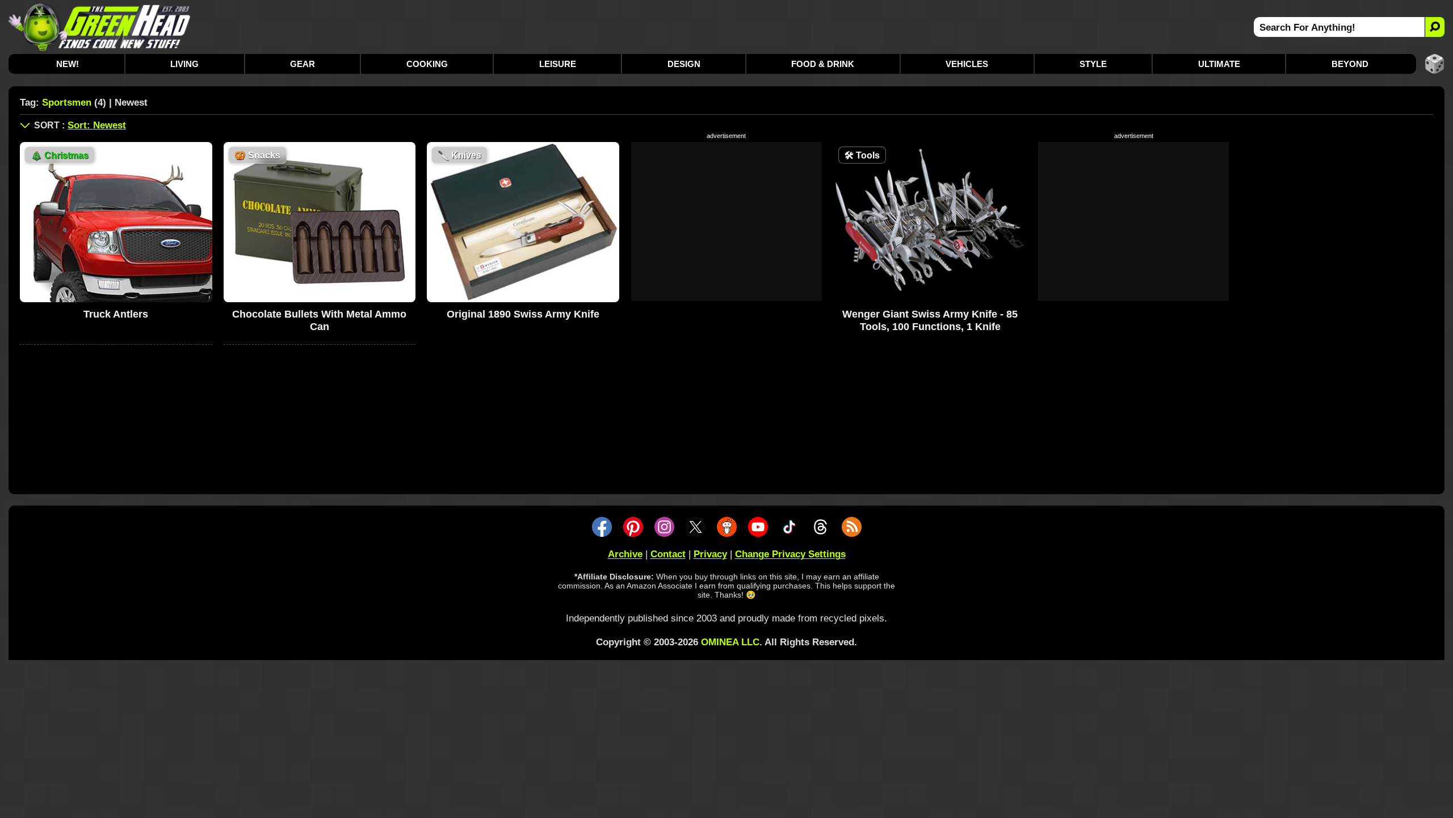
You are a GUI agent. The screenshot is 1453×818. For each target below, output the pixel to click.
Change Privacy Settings (790, 554)
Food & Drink (822, 64)
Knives (459, 155)
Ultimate (1219, 64)
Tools (862, 155)
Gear (302, 64)
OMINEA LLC (730, 642)
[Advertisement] (726, 221)
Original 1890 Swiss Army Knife (523, 314)
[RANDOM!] (1434, 64)
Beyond (1350, 64)
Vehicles (967, 64)
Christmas (60, 155)
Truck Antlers (115, 314)
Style (1093, 64)
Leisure (557, 64)
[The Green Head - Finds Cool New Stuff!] (100, 27)
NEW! (67, 64)
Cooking (427, 64)
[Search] (1434, 27)
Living (184, 64)
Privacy (710, 554)
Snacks (257, 155)
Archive (625, 554)
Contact (668, 554)
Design (683, 64)
